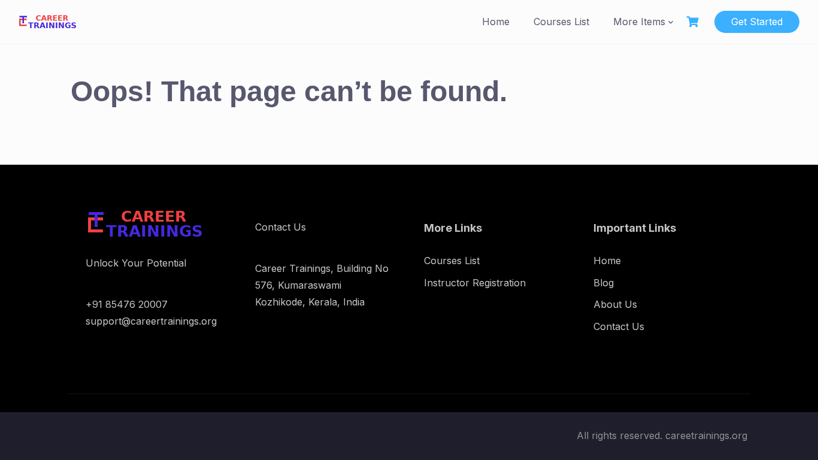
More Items (639, 22)
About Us (615, 304)
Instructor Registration (475, 283)
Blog (603, 283)
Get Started (757, 22)
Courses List (561, 22)
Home (496, 22)
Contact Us (618, 326)
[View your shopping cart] (694, 22)
